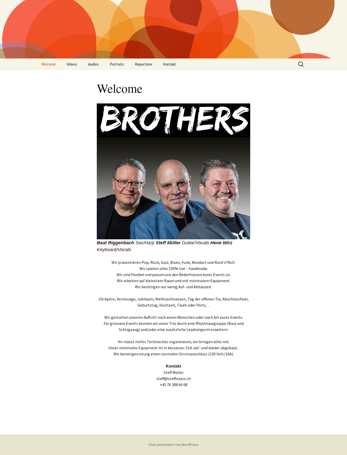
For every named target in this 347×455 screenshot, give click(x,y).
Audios (93, 64)
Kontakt (169, 64)
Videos (72, 64)
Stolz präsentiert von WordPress (174, 444)
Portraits (117, 64)
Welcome (48, 64)
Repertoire (143, 64)
